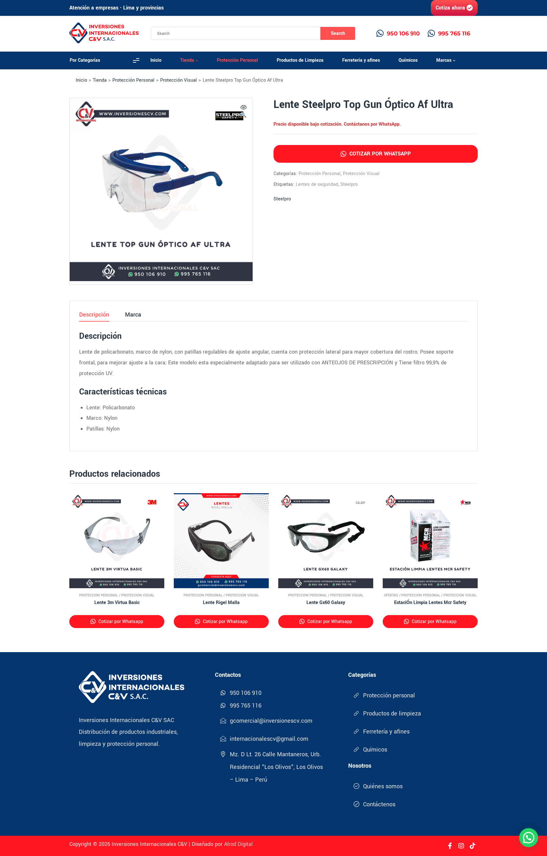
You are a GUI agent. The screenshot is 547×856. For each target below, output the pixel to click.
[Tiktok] (473, 846)
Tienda (100, 80)
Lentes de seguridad (317, 184)
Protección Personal (133, 80)
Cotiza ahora (450, 7)
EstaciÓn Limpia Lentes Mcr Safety (430, 602)
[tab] (94, 316)
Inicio (81, 80)
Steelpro (349, 184)
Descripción (94, 315)
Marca (133, 315)
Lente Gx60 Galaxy (325, 602)
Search (338, 33)
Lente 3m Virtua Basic (117, 602)
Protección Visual (178, 80)
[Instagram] (461, 846)
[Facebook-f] (450, 846)
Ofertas (391, 595)
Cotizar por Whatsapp (379, 153)
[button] (243, 112)
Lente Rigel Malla (221, 602)
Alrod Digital (238, 844)
